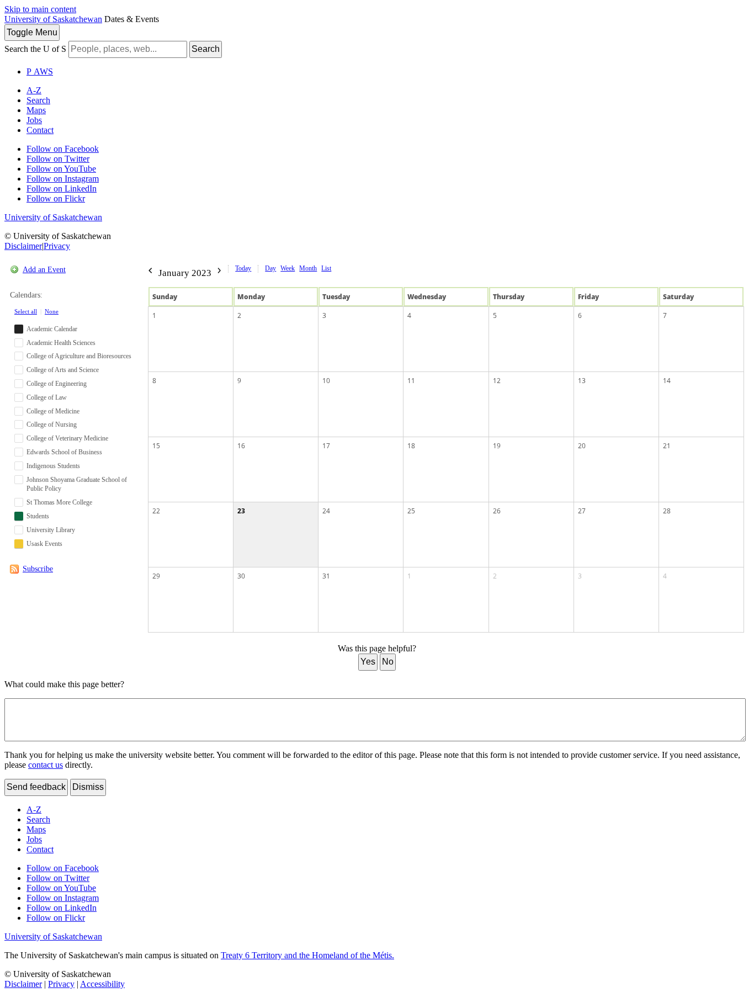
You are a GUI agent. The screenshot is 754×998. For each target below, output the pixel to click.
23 (241, 511)
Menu (32, 32)
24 (326, 511)
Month (308, 268)
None (52, 311)
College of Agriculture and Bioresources (78, 356)
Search (206, 49)
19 (497, 445)
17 (326, 445)
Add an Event (44, 270)
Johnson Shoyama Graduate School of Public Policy (76, 484)
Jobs (34, 120)
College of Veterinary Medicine (67, 438)
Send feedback (36, 787)
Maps (36, 110)
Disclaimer (23, 246)
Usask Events (44, 544)
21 (667, 445)
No (388, 661)
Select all (25, 311)
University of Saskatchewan (53, 19)
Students (37, 516)
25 (411, 511)
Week (287, 268)
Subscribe (38, 569)
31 (326, 576)
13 (582, 380)
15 (156, 445)
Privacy (57, 246)
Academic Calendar (51, 329)
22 (156, 511)
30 (241, 576)
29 (156, 576)
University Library (50, 530)
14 (667, 380)
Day (270, 268)
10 (326, 380)
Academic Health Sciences (60, 343)
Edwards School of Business (64, 452)
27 (582, 511)
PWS (39, 71)
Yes (367, 661)
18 (411, 445)
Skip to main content (40, 9)
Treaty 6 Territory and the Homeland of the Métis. (307, 955)
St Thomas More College (59, 502)
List (326, 268)
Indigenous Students (53, 466)
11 (411, 380)
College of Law (46, 397)
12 (497, 380)
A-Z (33, 90)
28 (667, 511)
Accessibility (102, 984)
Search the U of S (35, 49)
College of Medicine (52, 411)
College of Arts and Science (62, 370)
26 (497, 511)
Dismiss (88, 787)
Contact (40, 130)
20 (582, 445)
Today (243, 268)
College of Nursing (51, 424)
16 (241, 445)
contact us (45, 764)
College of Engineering (56, 383)
